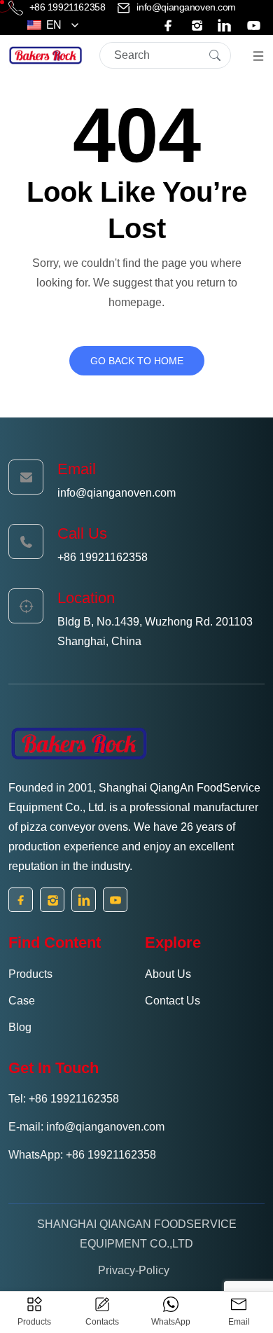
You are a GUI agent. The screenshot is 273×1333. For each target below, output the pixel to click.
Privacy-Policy (133, 1270)
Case (21, 1001)
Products (30, 974)
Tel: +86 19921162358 (63, 1099)
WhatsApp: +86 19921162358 (82, 1155)
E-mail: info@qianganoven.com (86, 1127)
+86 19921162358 (67, 7)
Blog (19, 1027)
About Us (168, 974)
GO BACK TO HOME (136, 360)
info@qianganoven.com (185, 7)
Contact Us (172, 1001)
